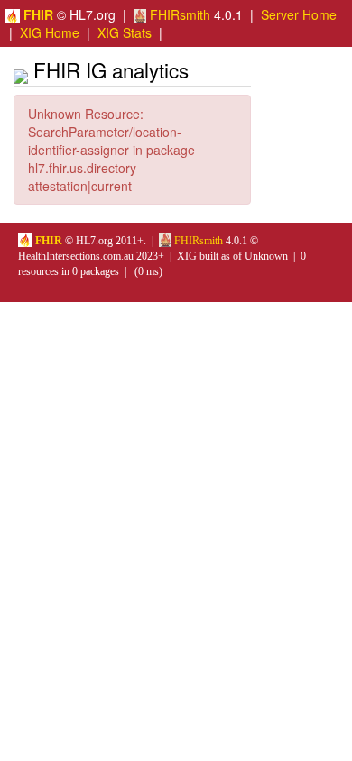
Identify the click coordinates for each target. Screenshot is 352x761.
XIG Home (49, 32)
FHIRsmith (178, 14)
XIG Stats (124, 32)
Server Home (299, 14)
